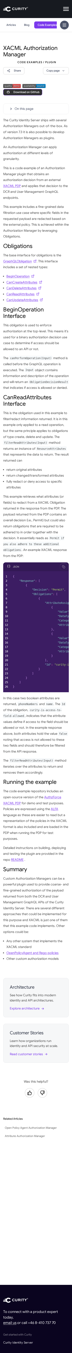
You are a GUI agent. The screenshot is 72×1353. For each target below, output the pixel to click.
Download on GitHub (26, 92)
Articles (11, 25)
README (17, 860)
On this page (24, 109)
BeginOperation (18, 276)
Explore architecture (25, 1008)
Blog (26, 25)
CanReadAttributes (20, 294)
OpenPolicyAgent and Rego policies (32, 953)
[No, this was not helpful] (42, 1093)
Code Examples (47, 25)
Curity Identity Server (18, 1342)
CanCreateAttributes (21, 282)
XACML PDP (12, 186)
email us (9, 1323)
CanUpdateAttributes (22, 300)
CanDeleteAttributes (21, 288)
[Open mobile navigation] (66, 9)
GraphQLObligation (17, 261)
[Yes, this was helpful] (29, 1093)
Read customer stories (26, 1054)
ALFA (54, 809)
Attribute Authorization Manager (25, 1136)
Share (17, 70)
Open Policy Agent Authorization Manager (31, 1128)
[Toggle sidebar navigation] (64, 25)
